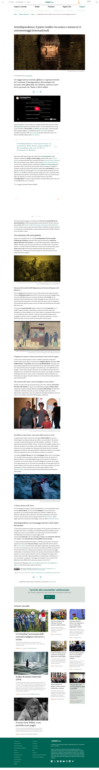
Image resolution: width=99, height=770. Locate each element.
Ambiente (16, 10)
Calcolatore (17, 759)
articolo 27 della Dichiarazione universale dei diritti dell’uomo (41, 225)
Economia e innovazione (43, 10)
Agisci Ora (67, 7)
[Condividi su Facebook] (34, 92)
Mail (33, 750)
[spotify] (61, 761)
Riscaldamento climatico (51, 573)
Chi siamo (35, 746)
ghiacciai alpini (43, 130)
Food (35, 170)
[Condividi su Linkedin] (41, 92)
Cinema (17, 694)
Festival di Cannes (53, 518)
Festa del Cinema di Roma (51, 160)
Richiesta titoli (18, 755)
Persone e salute (81, 10)
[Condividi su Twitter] (37, 92)
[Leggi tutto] (84, 606)
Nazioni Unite (20, 545)
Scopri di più (52, 582)
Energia (31, 10)
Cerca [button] (28, 2)
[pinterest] (58, 761)
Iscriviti (48, 597)
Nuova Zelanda (34, 132)
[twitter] (55, 761)
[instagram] (67, 761)
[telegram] (72, 761)
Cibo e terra (70, 10)
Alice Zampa (29, 76)
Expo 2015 (19, 172)
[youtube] (64, 761)
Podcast (51, 7)
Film (59, 573)
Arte (43, 573)
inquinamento (19, 469)
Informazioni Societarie (39, 755)
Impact (82, 7)
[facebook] (52, 761)
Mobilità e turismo (58, 10)
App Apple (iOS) (18, 746)
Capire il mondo (20, 7)
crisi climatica (36, 134)
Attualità (16, 741)
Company (34, 741)
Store (12, 2)
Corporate (17, 757)
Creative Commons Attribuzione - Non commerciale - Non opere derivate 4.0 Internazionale (37, 569)
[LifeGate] (49, 2)
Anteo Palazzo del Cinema (51, 162)
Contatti (34, 743)
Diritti (24, 10)
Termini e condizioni (38, 757)
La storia (35, 748)
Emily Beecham (48, 516)
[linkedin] (70, 761)
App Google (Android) (20, 748)
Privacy (34, 752)
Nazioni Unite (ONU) (36, 573)
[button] (58, 199)
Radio (37, 7)
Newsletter (21, 2)
